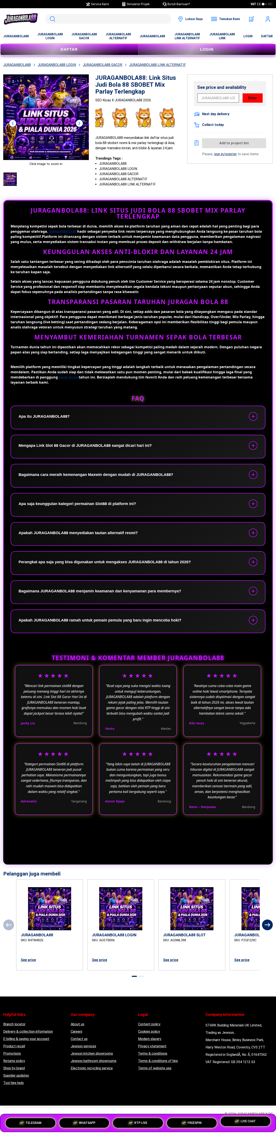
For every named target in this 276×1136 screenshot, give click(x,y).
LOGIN (247, 36)
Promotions (12, 1053)
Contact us (79, 1039)
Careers (76, 1031)
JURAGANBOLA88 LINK (222, 36)
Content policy (149, 1024)
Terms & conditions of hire (158, 1061)
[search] (108, 19)
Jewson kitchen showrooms (92, 1053)
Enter (252, 98)
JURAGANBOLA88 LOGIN (50, 36)
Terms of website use (154, 1068)
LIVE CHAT (248, 1121)
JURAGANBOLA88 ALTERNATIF (118, 36)
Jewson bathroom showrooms (93, 1061)
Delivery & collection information (28, 1031)
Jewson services (83, 1046)
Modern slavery (149, 1039)
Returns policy (14, 1061)
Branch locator (14, 1024)
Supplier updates (16, 1075)
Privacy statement (152, 1046)
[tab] (134, 976)
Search (51, 19)
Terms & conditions (152, 1053)
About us (77, 1024)
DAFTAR (267, 36)
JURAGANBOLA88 (16, 36)
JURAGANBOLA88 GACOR (84, 36)
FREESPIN (195, 1121)
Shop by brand (14, 1068)
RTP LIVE (140, 1121)
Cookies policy (149, 1031)
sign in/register (225, 154)
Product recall (14, 1046)
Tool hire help (13, 1083)
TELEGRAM (33, 1121)
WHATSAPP (87, 1121)
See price (28, 960)
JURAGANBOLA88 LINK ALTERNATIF (187, 36)
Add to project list (234, 143)
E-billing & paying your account (26, 1039)
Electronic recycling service (92, 1068)
